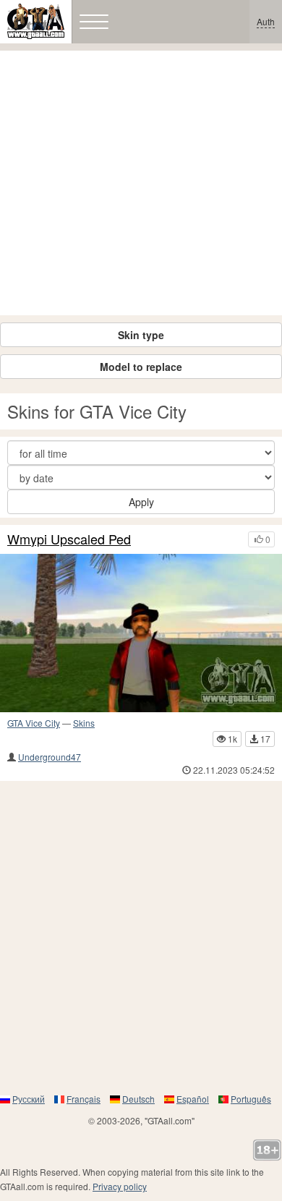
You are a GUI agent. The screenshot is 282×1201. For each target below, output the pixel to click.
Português (251, 1099)
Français (84, 1099)
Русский (28, 1099)
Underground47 (49, 757)
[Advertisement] (141, 183)
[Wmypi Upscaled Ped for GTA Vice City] (141, 633)
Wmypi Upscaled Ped (69, 539)
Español (192, 1099)
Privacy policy (120, 1186)
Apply (141, 502)
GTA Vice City (33, 723)
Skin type (141, 335)
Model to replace (141, 366)
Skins (84, 723)
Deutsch (138, 1099)
